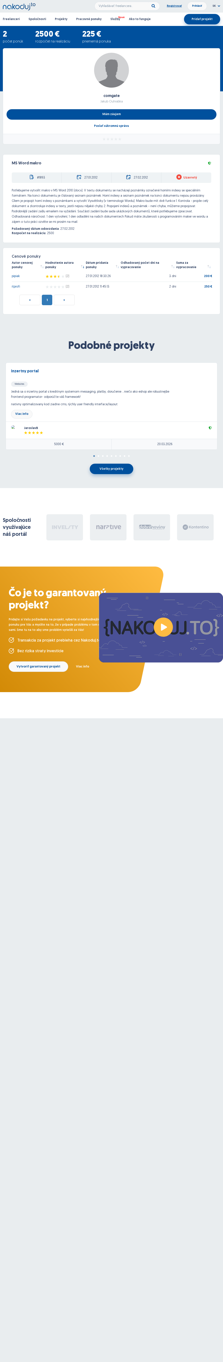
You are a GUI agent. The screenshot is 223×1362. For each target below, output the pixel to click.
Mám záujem (111, 114)
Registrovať (174, 6)
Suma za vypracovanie (186, 265)
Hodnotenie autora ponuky (59, 265)
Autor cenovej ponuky (22, 265)
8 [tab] (124, 456)
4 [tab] (107, 456)
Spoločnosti (37, 19)
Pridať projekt (202, 19)
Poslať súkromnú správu (111, 126)
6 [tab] (116, 456)
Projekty (61, 19)
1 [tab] (94, 456)
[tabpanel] (111, 406)
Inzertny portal (25, 371)
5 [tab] (111, 456)
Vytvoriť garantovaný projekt (38, 666)
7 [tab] (120, 456)
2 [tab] (98, 456)
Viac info (21, 414)
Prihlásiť (197, 6)
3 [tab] (103, 456)
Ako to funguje (140, 19)
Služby (115, 19)
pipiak (16, 276)
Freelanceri (11, 19)
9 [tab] (129, 456)
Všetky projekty (111, 469)
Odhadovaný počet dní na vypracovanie (140, 265)
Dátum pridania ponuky (97, 265)
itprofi (16, 286)
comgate (111, 96)
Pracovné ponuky (89, 19)
